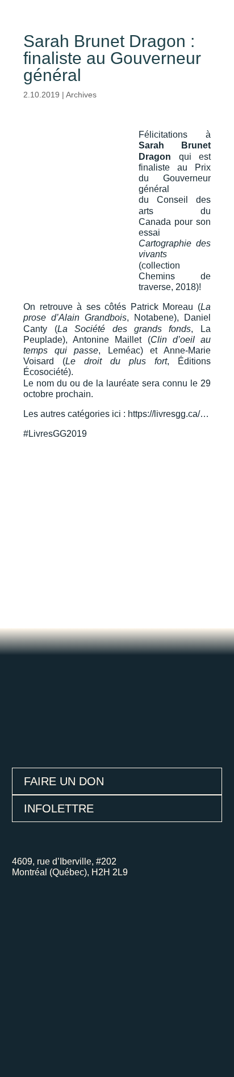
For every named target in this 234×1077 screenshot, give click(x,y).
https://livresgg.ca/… (168, 414)
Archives (81, 94)
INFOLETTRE (59, 808)
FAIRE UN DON (64, 781)
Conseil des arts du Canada (175, 210)
